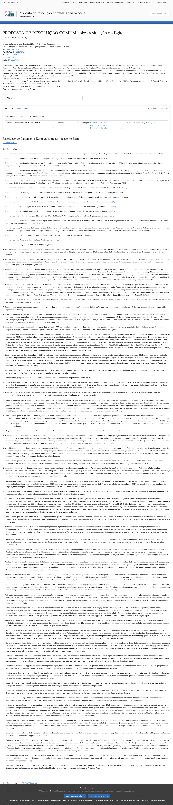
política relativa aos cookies (131, 800)
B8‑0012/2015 (13, 49)
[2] (162, 154)
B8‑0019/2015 (19, 52)
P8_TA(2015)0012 (148, 123)
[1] (95, 154)
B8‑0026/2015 (14, 60)
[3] (113, 202)
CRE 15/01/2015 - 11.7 (99, 125)
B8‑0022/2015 (13, 55)
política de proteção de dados (102, 800)
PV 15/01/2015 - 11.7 (98, 123)
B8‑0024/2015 (12, 57)
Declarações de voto (98, 128)
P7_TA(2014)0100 (29, 783)
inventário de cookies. (158, 800)
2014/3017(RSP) (21, 108)
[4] (115, 206)
